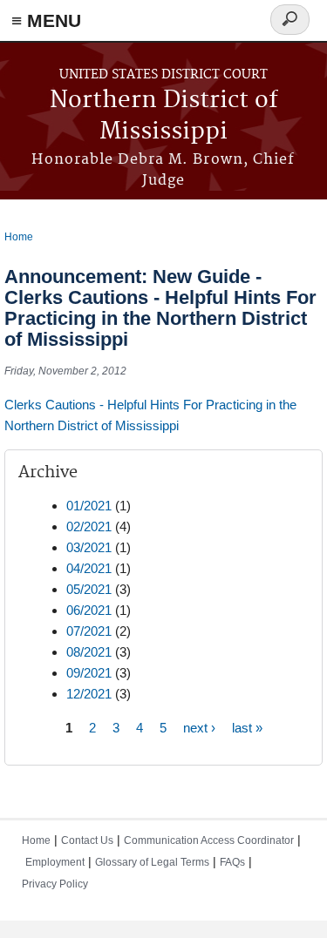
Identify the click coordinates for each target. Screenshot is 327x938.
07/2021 (89, 631)
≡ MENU (46, 20)
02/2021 (89, 526)
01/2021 (89, 505)
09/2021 (89, 672)
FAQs (232, 862)
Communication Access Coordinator (209, 840)
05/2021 (89, 589)
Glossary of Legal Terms (152, 862)
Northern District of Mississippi (164, 116)
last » (247, 727)
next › (199, 727)
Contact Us (87, 840)
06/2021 (89, 610)
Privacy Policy (55, 884)
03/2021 (89, 547)
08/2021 (89, 651)
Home (18, 237)
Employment (55, 862)
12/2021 (89, 693)
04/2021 (89, 568)
